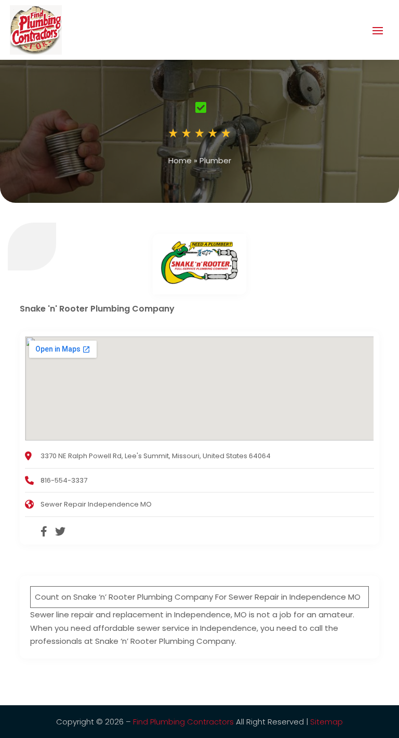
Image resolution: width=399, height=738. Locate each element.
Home (180, 160)
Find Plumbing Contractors (183, 721)
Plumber (215, 160)
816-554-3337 (64, 480)
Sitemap (326, 721)
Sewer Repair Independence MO (96, 504)
